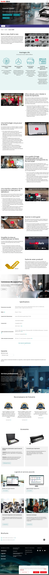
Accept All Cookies (43, 572)
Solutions (3, 550)
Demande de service (28, 552)
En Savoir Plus (5, 524)
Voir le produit (5, 490)
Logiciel (3, 553)
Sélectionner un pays (4, 353)
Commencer (4, 289)
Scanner (5, 29)
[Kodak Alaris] (5, 1)
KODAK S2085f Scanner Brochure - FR (8, 537)
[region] (33, 570)
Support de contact (28, 550)
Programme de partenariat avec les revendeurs (18, 553)
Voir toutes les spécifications (24, 343)
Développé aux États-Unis (7, 14)
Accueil (2, 29)
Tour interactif (16, 14)
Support (7, 26)
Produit (3, 26)
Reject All (36, 572)
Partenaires (15, 551)
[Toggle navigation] (47, 1)
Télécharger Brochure (6, 463)
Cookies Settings (24, 572)
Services (3, 559)
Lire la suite (8, 419)
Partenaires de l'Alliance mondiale (17, 556)
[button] (46, 26)
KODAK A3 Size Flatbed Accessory (7, 539)
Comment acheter (6, 17)
